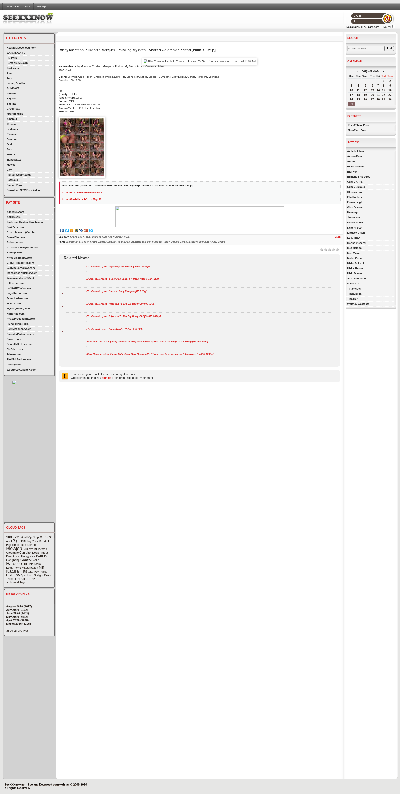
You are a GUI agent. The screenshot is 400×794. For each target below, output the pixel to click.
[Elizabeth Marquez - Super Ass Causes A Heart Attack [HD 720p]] (62, 280)
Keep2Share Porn (358, 125)
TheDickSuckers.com (19, 359)
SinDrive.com (15, 349)
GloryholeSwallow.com (21, 267)
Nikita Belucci (355, 263)
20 (372, 94)
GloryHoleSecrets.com (20, 262)
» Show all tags (15, 582)
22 (383, 94)
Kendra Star (354, 227)
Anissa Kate (354, 156)
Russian (12, 134)
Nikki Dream (354, 273)
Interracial (35, 564)
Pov (36, 571)
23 (390, 94)
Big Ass (11, 98)
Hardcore (14, 563)
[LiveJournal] (81, 230)
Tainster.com (14, 354)
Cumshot (25, 552)
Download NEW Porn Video (23, 190)
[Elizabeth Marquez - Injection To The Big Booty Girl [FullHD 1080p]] (62, 318)
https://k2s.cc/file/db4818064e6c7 (82, 192)
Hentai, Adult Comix (19, 174)
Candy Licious (356, 186)
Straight (38, 575)
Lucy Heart (353, 237)
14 (378, 90)
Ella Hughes (354, 197)
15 (383, 90)
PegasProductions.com (21, 318)
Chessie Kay (354, 192)
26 (365, 99)
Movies (11, 164)
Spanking (27, 575)
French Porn (14, 185)
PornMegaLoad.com (19, 328)
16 (390, 90)
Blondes (32, 545)
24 (351, 99)
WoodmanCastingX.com (21, 369)
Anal (9, 73)
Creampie (12, 552)
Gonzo (25, 560)
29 (383, 99)
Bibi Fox (352, 171)
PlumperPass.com (18, 323)
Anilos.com (14, 217)
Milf (41, 567)
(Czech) (30, 232)
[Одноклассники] (71, 230)
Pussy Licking (171, 242)
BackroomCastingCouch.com (25, 222)
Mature (11, 154)
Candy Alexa (354, 181)
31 (351, 104)
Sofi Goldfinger (356, 278)
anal (9, 541)
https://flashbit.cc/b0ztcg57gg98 (81, 199)
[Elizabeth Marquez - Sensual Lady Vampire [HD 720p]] (62, 293)
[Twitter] (66, 230)
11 (358, 90)
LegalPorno (13, 567)
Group (35, 560)
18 (358, 94)
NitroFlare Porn (357, 130)
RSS (27, 6)
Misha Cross (354, 258)
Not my (387, 26)
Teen (9, 78)
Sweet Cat (353, 283)
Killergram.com (16, 283)
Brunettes (40, 549)
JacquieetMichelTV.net (20, 278)
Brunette (12, 139)
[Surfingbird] (91, 230)
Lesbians (12, 129)
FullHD (41, 556)
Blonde (11, 93)
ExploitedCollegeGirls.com (23, 247)
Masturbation (15, 113)
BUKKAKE (13, 88)
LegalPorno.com (17, 293)
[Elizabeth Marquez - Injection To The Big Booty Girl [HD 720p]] (62, 306)
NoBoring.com (16, 313)
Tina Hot (352, 298)
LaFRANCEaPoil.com (19, 288)
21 (378, 94)
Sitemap (41, 6)
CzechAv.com (15, 232)
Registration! (353, 26)
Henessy (352, 212)
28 (378, 99)
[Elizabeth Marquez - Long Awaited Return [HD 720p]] (62, 331)
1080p (11, 537)
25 (358, 99)
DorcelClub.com (16, 237)
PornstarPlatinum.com (20, 334)
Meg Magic (353, 253)
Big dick (44, 541)
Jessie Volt (353, 217)
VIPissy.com (14, 364)
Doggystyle (28, 556)
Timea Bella (354, 293)
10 (351, 90)
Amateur (12, 118)
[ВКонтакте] (61, 230)
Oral (9, 144)
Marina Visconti (356, 242)
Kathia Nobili (355, 222)
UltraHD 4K (28, 579)
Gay (9, 169)
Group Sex (13, 108)
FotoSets (12, 180)
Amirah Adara (355, 151)
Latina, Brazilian (16, 83)
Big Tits (11, 103)
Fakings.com (14, 252)
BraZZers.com (15, 227)
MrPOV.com (14, 303)
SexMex (70, 242)
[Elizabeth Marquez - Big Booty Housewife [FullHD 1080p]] (62, 268)
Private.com (14, 339)
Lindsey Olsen (356, 232)
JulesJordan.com (17, 298)
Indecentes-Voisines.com (22, 273)
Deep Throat (40, 552)
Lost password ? (371, 26)
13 (372, 90)
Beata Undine (355, 166)
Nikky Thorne (355, 268)
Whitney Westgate (358, 304)
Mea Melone (354, 248)
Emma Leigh (354, 202)
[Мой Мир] (76, 230)
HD (26, 564)
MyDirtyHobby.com (18, 308)
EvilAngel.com (15, 242)
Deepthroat (13, 556)
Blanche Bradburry (358, 176)
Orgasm (11, 124)
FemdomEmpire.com (19, 257)
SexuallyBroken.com (19, 344)
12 (365, 90)
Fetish (10, 149)
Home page (12, 6)
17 (351, 94)
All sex (46, 536)
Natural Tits (16, 571)
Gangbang (13, 560)
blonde (21, 545)
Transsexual (14, 159)
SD (18, 575)
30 (390, 99)
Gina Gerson (355, 207)
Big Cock (32, 541)
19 (365, 94)
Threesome (13, 579)
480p (28, 537)
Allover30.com (15, 211)
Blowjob (14, 548)
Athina (351, 161)
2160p (20, 537)
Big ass (19, 540)
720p (35, 537)
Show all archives (17, 630)
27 (372, 99)
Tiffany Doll (354, 288)
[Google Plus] (86, 230)
